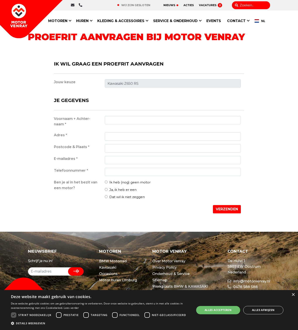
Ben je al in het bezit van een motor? (75, 185)
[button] (100, 323)
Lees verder (71, 308)
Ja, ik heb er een (122, 190)
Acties (188, 5)
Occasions (108, 274)
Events (213, 21)
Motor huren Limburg (118, 280)
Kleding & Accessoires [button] (120, 21)
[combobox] (260, 21)
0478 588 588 (94, 5)
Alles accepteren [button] (218, 310)
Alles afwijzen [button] (263, 310)
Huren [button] (82, 21)
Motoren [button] (57, 21)
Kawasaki (107, 267)
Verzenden (227, 209)
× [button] (293, 294)
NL (263, 21)
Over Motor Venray (168, 261)
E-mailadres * (66, 159)
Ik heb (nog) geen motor (129, 182)
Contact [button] (236, 21)
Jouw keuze (64, 82)
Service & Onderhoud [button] (175, 21)
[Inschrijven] (76, 271)
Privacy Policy (164, 267)
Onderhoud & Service (171, 274)
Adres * (60, 135)
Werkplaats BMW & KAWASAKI (180, 286)
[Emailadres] (74, 5)
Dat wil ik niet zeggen (126, 197)
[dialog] (149, 310)
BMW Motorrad (113, 261)
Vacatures (210, 5)
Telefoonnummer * (71, 170)
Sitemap (159, 280)
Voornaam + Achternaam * (72, 121)
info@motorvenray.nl (251, 281)
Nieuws (169, 5)
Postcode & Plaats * (71, 147)
